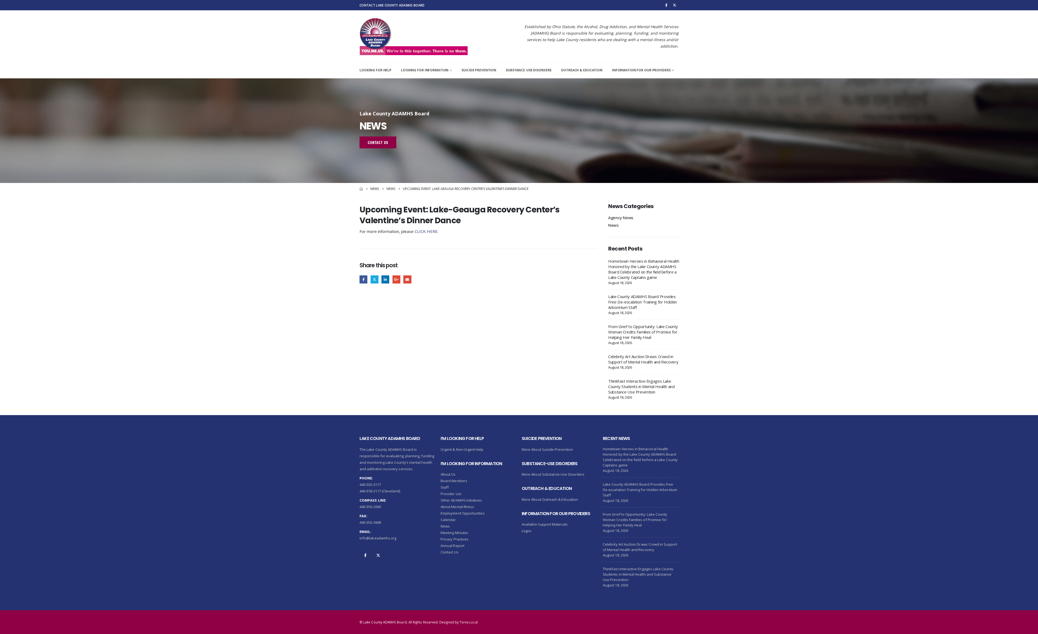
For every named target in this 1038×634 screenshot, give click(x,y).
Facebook (363, 279)
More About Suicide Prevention (547, 449)
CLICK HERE (426, 231)
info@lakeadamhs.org (378, 538)
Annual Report (452, 545)
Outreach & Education (582, 70)
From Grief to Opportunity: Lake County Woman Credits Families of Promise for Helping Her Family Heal (643, 332)
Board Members (454, 480)
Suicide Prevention (478, 70)
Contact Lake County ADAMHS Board (392, 5)
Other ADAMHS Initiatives (461, 500)
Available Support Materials (545, 524)
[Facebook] (666, 5)
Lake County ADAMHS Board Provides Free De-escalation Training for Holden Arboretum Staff (642, 302)
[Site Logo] (414, 36)
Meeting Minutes (454, 532)
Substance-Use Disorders (528, 70)
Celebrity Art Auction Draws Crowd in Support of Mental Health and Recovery (643, 359)
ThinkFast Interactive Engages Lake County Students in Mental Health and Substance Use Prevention (641, 386)
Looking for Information (424, 70)
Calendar (448, 519)
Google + (396, 279)
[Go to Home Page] (361, 189)
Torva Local (469, 622)
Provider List (451, 493)
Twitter (374, 279)
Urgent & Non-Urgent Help (462, 449)
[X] (674, 5)
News (613, 225)
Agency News (620, 217)
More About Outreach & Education (550, 499)
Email (407, 279)
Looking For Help (375, 70)
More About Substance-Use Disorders (553, 474)
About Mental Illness (457, 506)
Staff (445, 487)
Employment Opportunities (463, 513)
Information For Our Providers (641, 70)
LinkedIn (385, 279)
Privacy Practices (454, 539)
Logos (526, 530)
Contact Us (449, 552)
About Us (448, 474)
